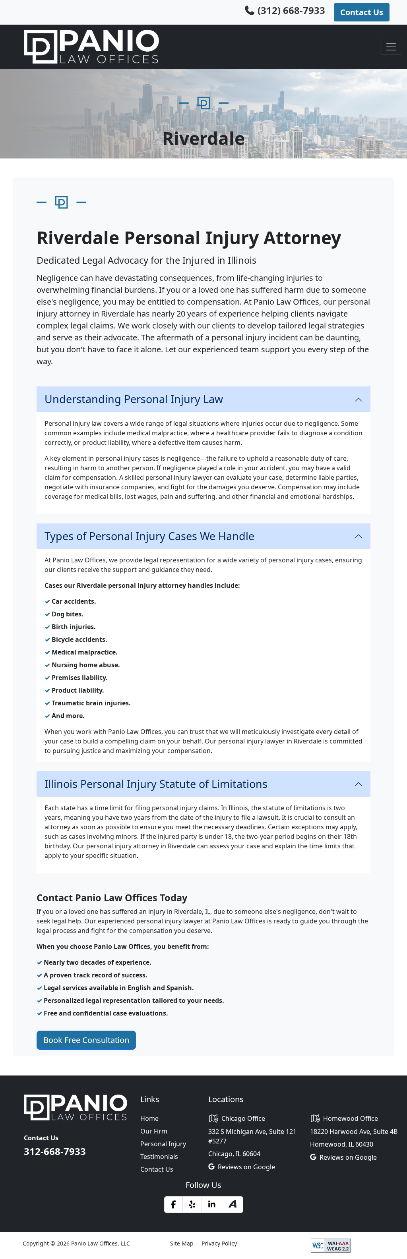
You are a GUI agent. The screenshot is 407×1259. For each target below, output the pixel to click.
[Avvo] (232, 1204)
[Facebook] (173, 1204)
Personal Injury (163, 1143)
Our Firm (153, 1131)
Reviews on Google (246, 1166)
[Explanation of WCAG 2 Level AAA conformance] (331, 1244)
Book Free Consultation (86, 1040)
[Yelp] (192, 1204)
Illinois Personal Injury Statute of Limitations (156, 783)
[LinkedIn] (211, 1204)
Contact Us (156, 1169)
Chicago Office (243, 1118)
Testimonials (159, 1156)
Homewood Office (350, 1118)
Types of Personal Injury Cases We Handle (149, 536)
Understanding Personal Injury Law (134, 399)
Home (149, 1118)
